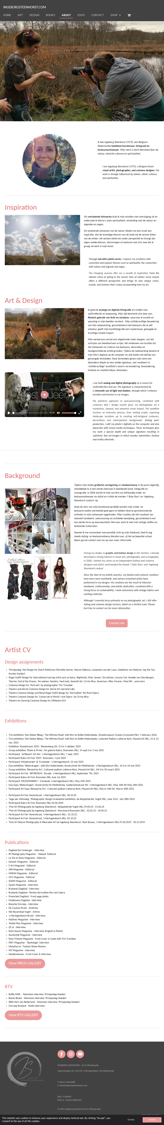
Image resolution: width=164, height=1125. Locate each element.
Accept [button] (152, 1120)
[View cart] (129, 15)
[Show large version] (49, 161)
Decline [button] (131, 1120)
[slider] (30, 412)
